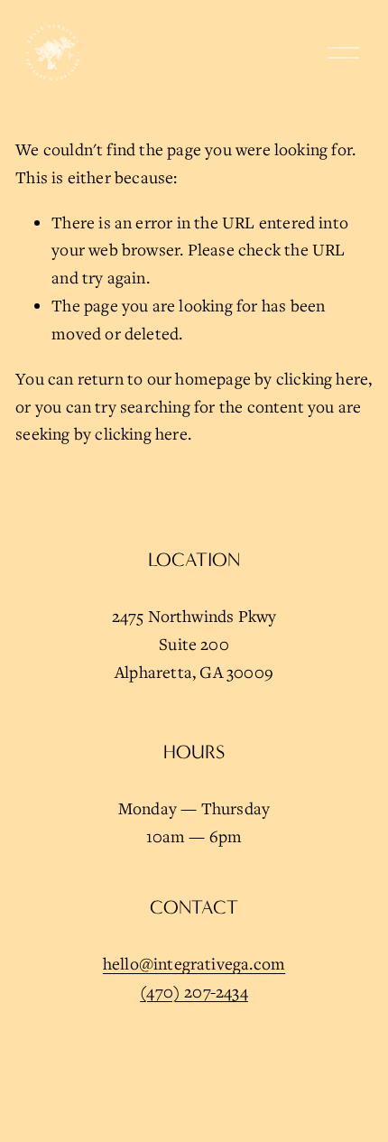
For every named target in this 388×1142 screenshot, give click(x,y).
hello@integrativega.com (194, 963)
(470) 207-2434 (194, 991)
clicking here (322, 378)
